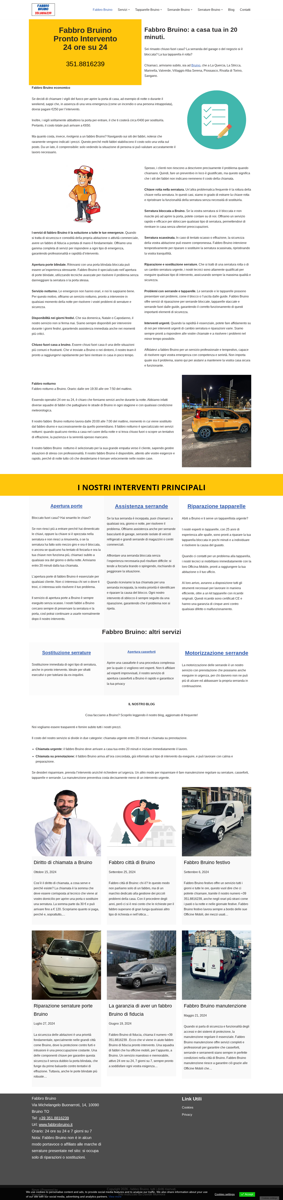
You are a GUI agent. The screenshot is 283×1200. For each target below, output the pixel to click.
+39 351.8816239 (54, 1118)
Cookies (187, 1107)
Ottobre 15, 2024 (45, 872)
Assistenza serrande (141, 506)
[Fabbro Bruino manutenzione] (216, 965)
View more (115, 1196)
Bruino (195, 65)
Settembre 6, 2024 (196, 872)
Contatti (245, 9)
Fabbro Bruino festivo (207, 862)
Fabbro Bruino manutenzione (215, 1005)
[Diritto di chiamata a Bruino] (66, 821)
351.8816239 (85, 64)
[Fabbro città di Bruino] (141, 821)
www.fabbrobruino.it (56, 1124)
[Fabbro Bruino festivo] (216, 821)
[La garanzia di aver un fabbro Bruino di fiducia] (141, 965)
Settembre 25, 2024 (122, 872)
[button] (129, 9)
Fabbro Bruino (102, 9)
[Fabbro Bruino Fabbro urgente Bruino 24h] (43, 9)
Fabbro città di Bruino (132, 862)
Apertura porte (66, 505)
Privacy (187, 1114)
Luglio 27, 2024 (44, 1023)
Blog (231, 9)
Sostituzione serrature (66, 652)
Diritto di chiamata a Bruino (63, 862)
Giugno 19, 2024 (120, 1023)
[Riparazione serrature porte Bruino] (66, 965)
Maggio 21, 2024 (195, 1015)
